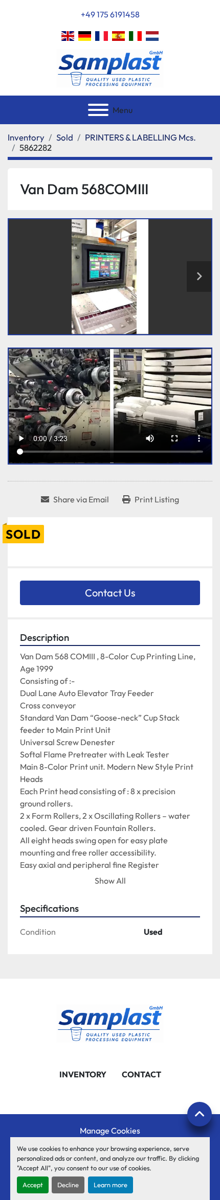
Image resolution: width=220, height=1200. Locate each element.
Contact (141, 1074)
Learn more (110, 1185)
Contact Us (110, 592)
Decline (68, 1185)
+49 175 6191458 (110, 14)
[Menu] (98, 110)
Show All (110, 880)
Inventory (82, 1074)
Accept (33, 1185)
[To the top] (199, 1114)
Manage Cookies (110, 1130)
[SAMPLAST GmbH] (110, 1022)
